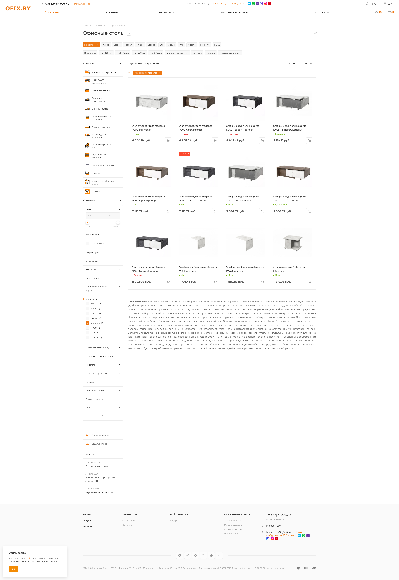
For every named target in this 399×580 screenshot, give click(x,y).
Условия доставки (233, 525)
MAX (195, 555)
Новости (88, 454)
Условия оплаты (232, 520)
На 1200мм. (106, 53)
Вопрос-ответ (231, 533)
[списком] (310, 63)
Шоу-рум (174, 520)
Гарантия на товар (234, 529)
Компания (129, 514)
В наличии (90, 53)
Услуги (87, 526)
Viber (203, 555)
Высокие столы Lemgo (97, 466)
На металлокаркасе (230, 53)
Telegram (187, 555)
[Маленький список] (289, 63)
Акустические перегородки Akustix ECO (100, 479)
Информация (179, 514)
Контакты (127, 525)
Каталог (88, 514)
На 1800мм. (156, 53)
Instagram (179, 555)
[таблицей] (315, 63)
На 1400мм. (123, 53)
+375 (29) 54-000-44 (57, 3)
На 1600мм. (139, 53)
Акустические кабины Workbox (101, 492)
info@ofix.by (273, 525)
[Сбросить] (103, 416)
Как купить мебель (237, 514)
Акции (87, 520)
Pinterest (219, 555)
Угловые (197, 53)
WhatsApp (211, 555)
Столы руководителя (177, 53)
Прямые (210, 53)
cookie (29, 558)
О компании (128, 520)
